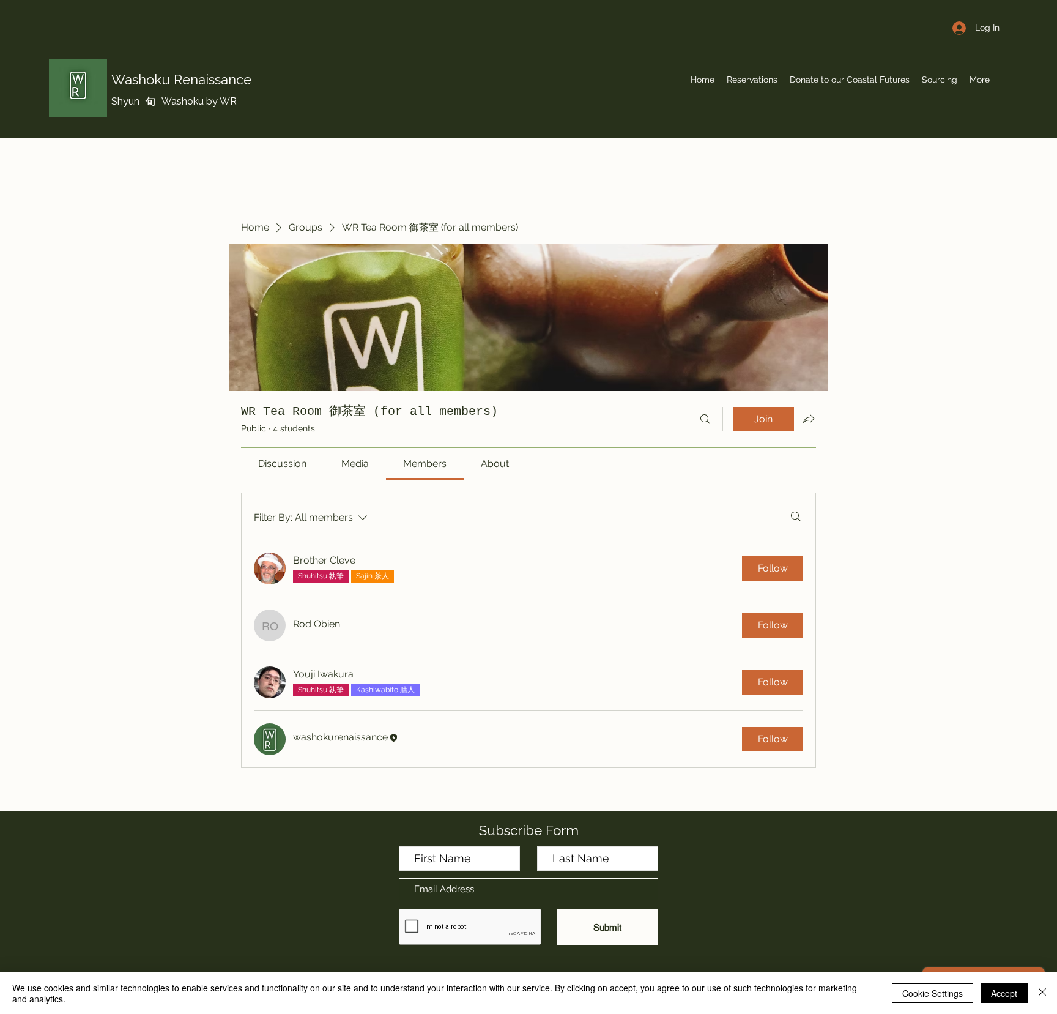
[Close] (1042, 993)
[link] (282, 463)
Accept (1004, 993)
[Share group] (808, 418)
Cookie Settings (932, 993)
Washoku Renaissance (181, 80)
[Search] (705, 419)
